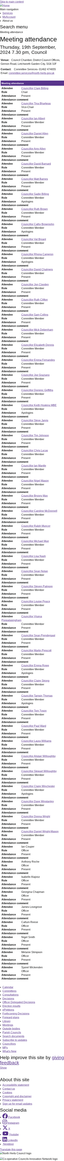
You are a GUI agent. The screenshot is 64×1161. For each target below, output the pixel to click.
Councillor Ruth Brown (34, 209)
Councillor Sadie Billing (35, 194)
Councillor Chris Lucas (34, 450)
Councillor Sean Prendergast (38, 635)
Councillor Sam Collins (34, 314)
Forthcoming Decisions (15, 1013)
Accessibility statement (15, 1085)
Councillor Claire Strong (35, 680)
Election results (11, 1006)
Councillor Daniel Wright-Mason (40, 831)
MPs (5, 1047)
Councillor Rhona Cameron (37, 254)
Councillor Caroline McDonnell (39, 510)
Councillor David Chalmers (37, 269)
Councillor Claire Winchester (38, 786)
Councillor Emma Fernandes (38, 360)
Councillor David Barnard (36, 163)
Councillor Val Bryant (33, 239)
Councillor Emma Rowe (35, 665)
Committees (9, 991)
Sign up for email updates (17, 1103)
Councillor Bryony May (34, 495)
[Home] (5, 5)
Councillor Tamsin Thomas (37, 695)
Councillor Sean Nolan (34, 571)
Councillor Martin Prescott (36, 650)
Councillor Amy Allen (33, 148)
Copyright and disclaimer (17, 1096)
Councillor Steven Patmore (37, 586)
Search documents (13, 1036)
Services (7, 13)
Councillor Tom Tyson (34, 710)
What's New (9, 1051)
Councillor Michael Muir (35, 541)
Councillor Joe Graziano (35, 375)
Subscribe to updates (14, 1040)
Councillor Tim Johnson (35, 435)
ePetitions (8, 1009)
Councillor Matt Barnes (34, 179)
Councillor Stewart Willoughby (39, 771)
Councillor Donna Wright (35, 816)
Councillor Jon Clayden (35, 284)
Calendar (7, 987)
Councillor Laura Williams (36, 741)
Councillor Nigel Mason (35, 480)
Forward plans (10, 1017)
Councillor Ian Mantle (33, 465)
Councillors (9, 1043)
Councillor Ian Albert (33, 118)
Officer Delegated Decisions (18, 1002)
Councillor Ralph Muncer (35, 526)
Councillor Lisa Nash (33, 556)
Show (3, 1067)
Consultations (10, 994)
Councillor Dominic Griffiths (37, 390)
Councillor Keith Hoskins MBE (39, 405)
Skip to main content (12, 1)
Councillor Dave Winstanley (37, 801)
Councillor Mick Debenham (37, 329)
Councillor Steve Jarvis (34, 420)
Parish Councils (11, 1032)
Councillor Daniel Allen (34, 133)
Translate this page (11, 1149)
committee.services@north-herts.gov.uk (31, 73)
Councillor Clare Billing (34, 88)
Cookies (7, 1092)
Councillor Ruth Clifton (34, 299)
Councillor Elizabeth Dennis (37, 345)
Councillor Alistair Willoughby (38, 756)
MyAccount (8, 17)
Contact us (8, 1088)
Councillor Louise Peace (35, 601)
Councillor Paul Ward (33, 726)
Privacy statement (12, 1100)
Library (6, 1021)
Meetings (7, 1025)
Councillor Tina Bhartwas (36, 103)
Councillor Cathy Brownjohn (37, 224)
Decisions (8, 998)
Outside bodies (11, 1028)
